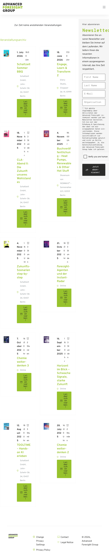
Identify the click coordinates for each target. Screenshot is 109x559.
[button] (104, 7)
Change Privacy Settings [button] (40, 541)
